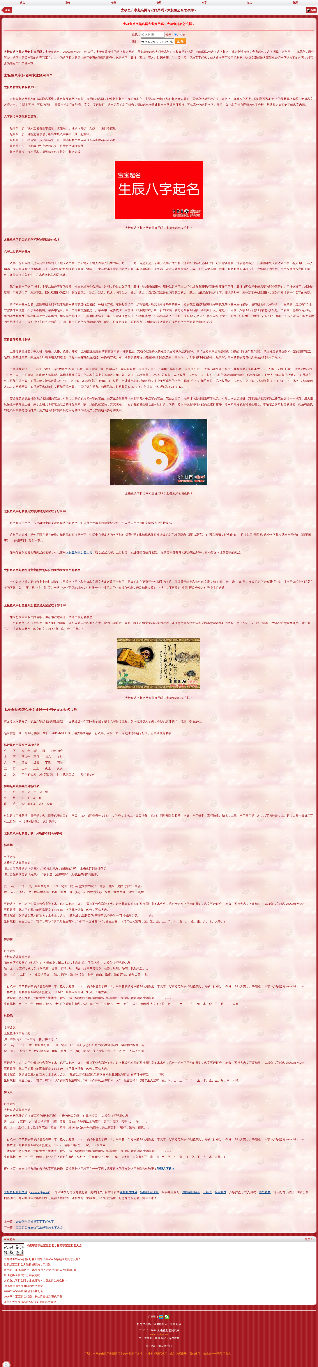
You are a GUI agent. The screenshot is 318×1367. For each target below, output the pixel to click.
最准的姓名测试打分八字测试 (22, 1275)
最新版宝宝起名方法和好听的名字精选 (27, 1264)
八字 (204, 2)
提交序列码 (144, 1324)
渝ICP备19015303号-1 (159, 1345)
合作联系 (173, 1338)
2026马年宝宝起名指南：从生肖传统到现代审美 (33, 1296)
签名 (249, 2)
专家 (113, 2)
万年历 (207, 1192)
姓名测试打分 (128, 1192)
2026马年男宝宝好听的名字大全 (23, 1285)
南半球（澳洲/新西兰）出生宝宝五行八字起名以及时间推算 (40, 1269)
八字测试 (220, 1192)
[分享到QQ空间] (161, 1317)
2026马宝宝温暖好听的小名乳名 (23, 1291)
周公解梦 (265, 1192)
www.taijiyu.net (39, 1192)
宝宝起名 (9, 1239)
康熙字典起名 (191, 1192)
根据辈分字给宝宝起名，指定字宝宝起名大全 (54, 1245)
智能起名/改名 (149, 1192)
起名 (22, 2)
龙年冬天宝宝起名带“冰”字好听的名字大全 (30, 1301)
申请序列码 (160, 1324)
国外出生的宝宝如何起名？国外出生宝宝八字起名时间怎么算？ (42, 1259)
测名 (68, 2)
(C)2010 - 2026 (148, 1330)
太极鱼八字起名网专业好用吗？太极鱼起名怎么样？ (35, 1280)
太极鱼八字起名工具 (79, 552)
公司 (159, 2)
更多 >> (309, 1239)
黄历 (295, 2)
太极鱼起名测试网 (15, 1192)
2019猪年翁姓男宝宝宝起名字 (35, 1221)
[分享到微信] (167, 1317)
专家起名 (175, 1324)
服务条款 (160, 1338)
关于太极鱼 (146, 1338)
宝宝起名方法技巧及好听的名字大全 (39, 1227)
